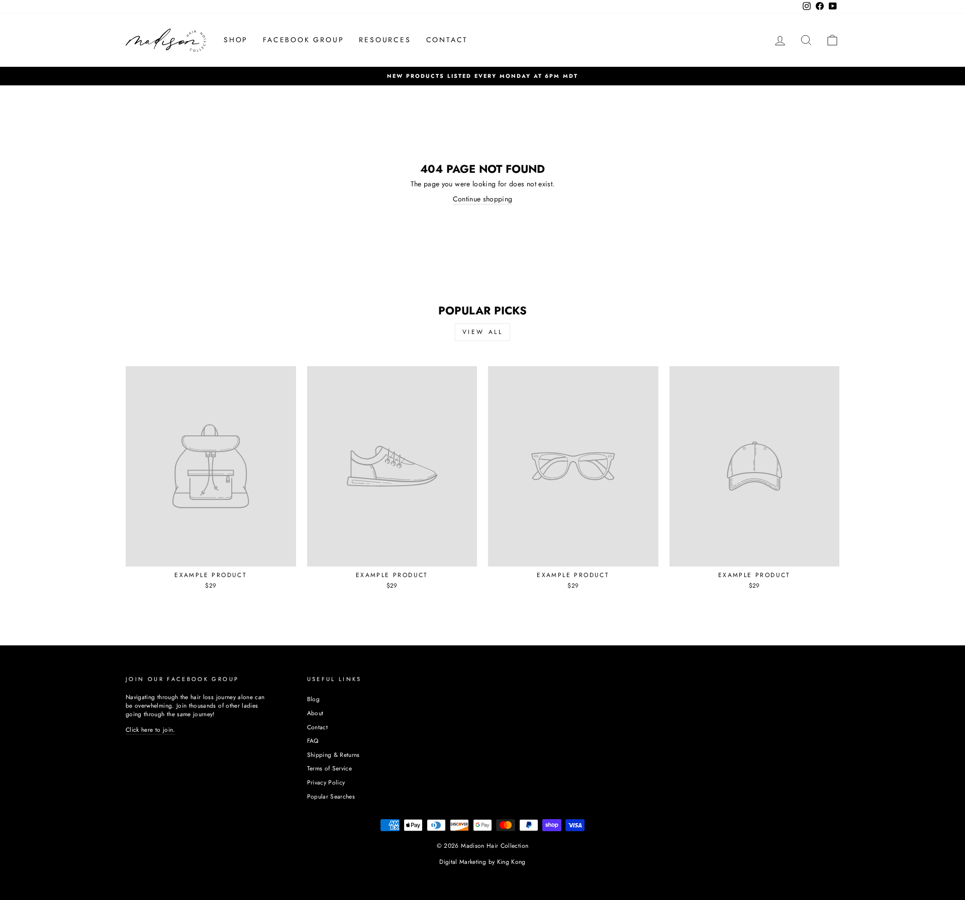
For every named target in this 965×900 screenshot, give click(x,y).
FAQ (313, 740)
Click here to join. (150, 729)
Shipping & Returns (333, 754)
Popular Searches (331, 796)
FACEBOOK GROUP (303, 40)
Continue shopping (483, 199)
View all (482, 331)
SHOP (236, 40)
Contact (317, 727)
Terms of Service (329, 768)
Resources (385, 40)
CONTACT (447, 40)
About (315, 713)
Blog (313, 699)
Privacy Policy (326, 782)
